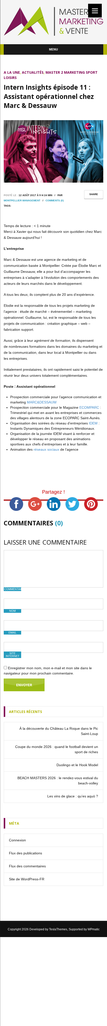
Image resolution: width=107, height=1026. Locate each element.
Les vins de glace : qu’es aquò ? (72, 796)
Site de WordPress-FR (26, 879)
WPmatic (94, 929)
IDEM (93, 423)
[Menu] (95, 10)
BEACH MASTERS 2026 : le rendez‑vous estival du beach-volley (57, 780)
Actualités (33, 72)
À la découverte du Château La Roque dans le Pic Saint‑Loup (58, 731)
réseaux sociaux (46, 449)
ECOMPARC (89, 407)
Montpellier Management (22, 200)
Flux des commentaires (27, 866)
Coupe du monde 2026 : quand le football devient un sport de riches (56, 749)
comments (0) (55, 200)
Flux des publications (25, 853)
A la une (12, 72)
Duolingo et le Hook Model (77, 765)
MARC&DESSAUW (41, 402)
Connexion (17, 840)
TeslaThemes (58, 929)
